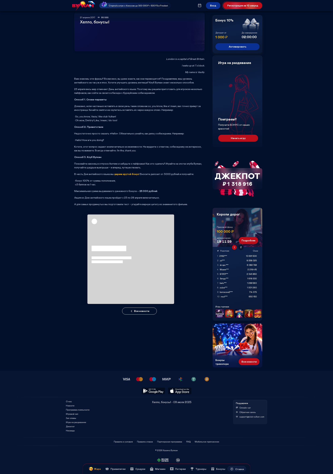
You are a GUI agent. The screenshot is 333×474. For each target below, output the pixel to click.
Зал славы (71, 418)
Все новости (141, 311)
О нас (69, 401)
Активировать (237, 46)
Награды (70, 430)
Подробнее (248, 240)
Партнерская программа (169, 441)
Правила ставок (145, 441)
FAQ (188, 441)
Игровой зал (72, 413)
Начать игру (238, 138)
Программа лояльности (77, 409)
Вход (213, 5)
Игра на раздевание (76, 422)
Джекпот (70, 426)
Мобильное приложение (207, 441)
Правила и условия (123, 441)
